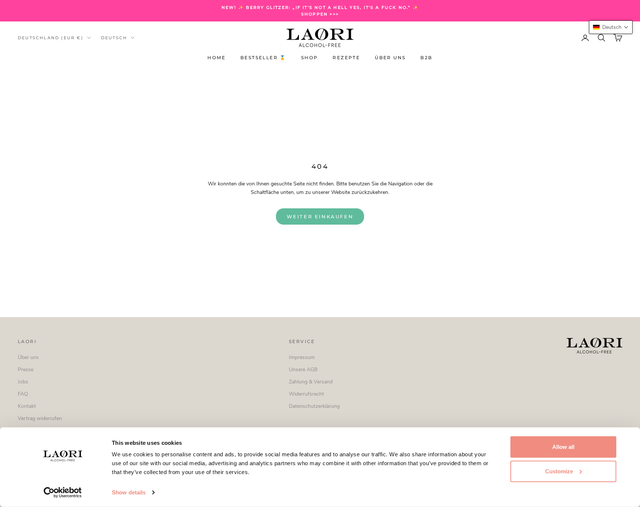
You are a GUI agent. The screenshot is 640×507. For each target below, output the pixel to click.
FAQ (23, 393)
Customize (559, 471)
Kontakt (27, 406)
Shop (309, 58)
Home (216, 58)
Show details (129, 492)
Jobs (23, 381)
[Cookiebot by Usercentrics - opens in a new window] (62, 492)
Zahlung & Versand (311, 381)
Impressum (302, 357)
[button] (610, 27)
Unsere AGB (303, 369)
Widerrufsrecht (306, 393)
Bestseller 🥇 (263, 58)
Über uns (390, 58)
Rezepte (346, 58)
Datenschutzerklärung (314, 406)
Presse (25, 369)
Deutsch (114, 37)
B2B (426, 58)
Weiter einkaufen (320, 216)
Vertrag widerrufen (40, 418)
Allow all (563, 447)
